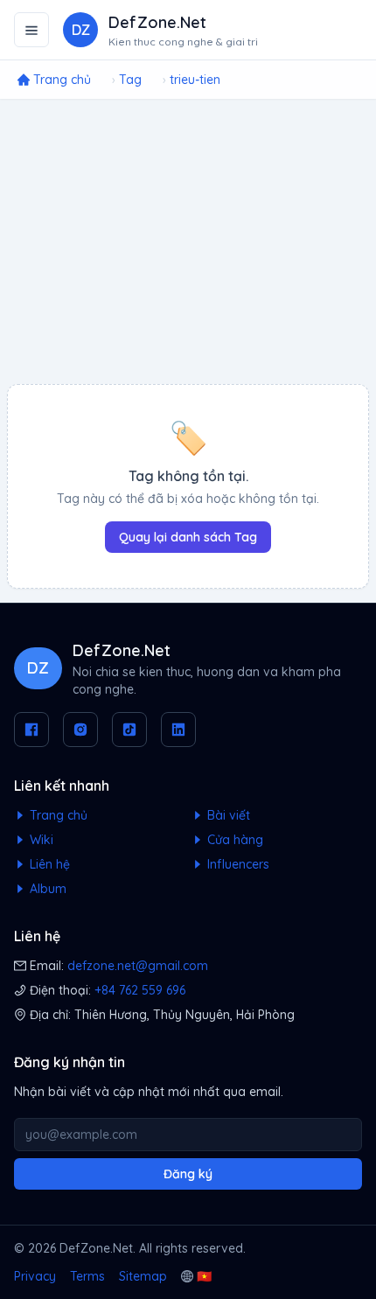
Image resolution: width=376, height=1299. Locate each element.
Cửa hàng (233, 840)
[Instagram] (80, 729)
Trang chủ (56, 815)
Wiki (39, 840)
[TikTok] (129, 729)
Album (46, 889)
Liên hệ (48, 864)
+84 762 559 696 (139, 990)
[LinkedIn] (178, 729)
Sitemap (143, 1276)
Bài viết (227, 815)
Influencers (236, 864)
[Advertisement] (188, 241)
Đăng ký (188, 1174)
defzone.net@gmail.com (137, 966)
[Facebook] (31, 729)
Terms (87, 1276)
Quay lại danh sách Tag (188, 537)
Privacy (35, 1276)
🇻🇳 (204, 1276)
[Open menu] (31, 29)
